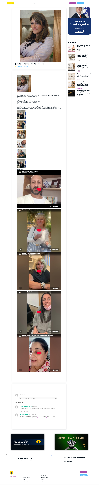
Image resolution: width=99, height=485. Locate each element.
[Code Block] (31, 398)
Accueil (23, 3)
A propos (29, 3)
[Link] (33, 398)
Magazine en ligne (46, 3)
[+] (36, 398)
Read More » (79, 52)
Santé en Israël (60, 3)
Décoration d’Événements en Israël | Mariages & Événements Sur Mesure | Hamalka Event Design (83, 83)
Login (56, 390)
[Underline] (23, 398)
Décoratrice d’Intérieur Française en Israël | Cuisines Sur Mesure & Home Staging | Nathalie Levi (83, 56)
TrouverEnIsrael (13, 476)
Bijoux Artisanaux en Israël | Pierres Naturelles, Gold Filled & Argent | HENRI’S (84, 75)
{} (34, 398)
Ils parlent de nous (37, 3)
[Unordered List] (28, 398)
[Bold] (20, 398)
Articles (53, 3)
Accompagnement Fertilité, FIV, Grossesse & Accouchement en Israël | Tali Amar (83, 47)
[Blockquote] (30, 398)
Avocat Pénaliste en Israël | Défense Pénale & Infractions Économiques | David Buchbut (83, 92)
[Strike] (25, 398)
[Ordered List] (27, 398)
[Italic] (22, 398)
